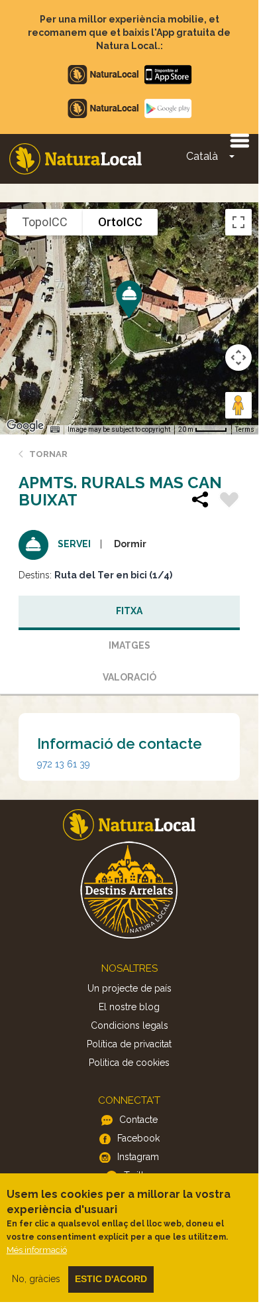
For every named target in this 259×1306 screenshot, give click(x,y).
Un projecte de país (129, 988)
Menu (239, 140)
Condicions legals (129, 1025)
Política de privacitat (129, 1044)
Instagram (138, 1156)
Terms (244, 429)
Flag (229, 501)
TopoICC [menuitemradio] (45, 222)
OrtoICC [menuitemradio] (120, 222)
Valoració (129, 677)
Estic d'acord (111, 1278)
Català (202, 156)
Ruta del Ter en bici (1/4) (113, 575)
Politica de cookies (129, 1062)
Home (75, 158)
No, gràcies (36, 1278)
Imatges (129, 645)
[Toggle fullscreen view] (238, 222)
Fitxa (129, 611)
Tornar (48, 454)
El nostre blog (129, 1007)
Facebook (138, 1138)
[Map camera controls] (238, 357)
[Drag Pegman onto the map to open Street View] (238, 405)
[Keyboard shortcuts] (55, 429)
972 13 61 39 (63, 764)
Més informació (37, 1250)
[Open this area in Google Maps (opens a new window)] (25, 425)
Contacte (138, 1119)
